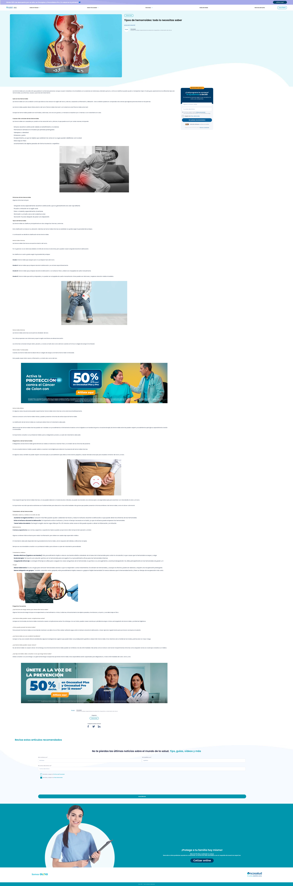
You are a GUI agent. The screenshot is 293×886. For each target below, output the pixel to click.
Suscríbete (282, 7)
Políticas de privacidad (200, 112)
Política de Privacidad (58, 774)
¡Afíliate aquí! (280, 2)
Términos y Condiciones (204, 127)
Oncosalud (133, 29)
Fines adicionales (195, 116)
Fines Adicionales (58, 777)
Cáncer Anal (129, 15)
